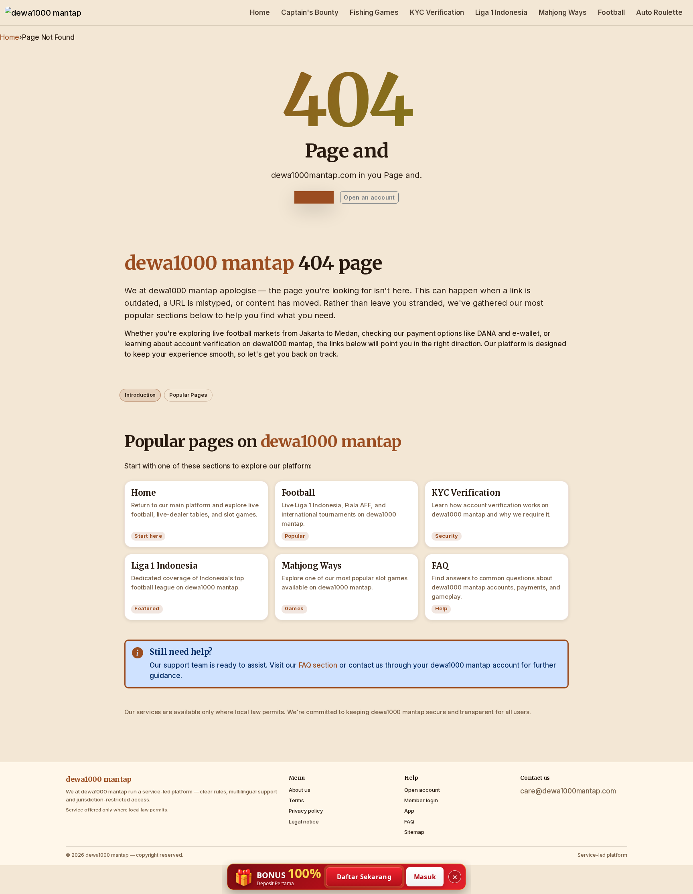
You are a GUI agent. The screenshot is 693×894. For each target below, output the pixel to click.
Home (260, 12)
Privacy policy (306, 810)
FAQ (409, 821)
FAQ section (318, 665)
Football (611, 12)
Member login (421, 800)
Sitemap (414, 832)
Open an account (369, 197)
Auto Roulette (659, 12)
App (409, 810)
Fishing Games (374, 12)
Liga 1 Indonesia (501, 12)
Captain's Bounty (309, 12)
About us (300, 790)
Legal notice (304, 821)
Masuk (425, 876)
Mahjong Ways (563, 12)
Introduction (140, 395)
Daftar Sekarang (364, 876)
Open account (422, 790)
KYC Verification (437, 12)
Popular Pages (188, 395)
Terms (296, 800)
